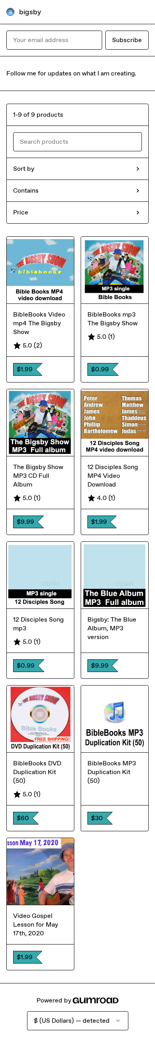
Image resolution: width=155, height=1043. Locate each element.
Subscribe (127, 40)
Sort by (23, 168)
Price (20, 212)
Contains (26, 190)
